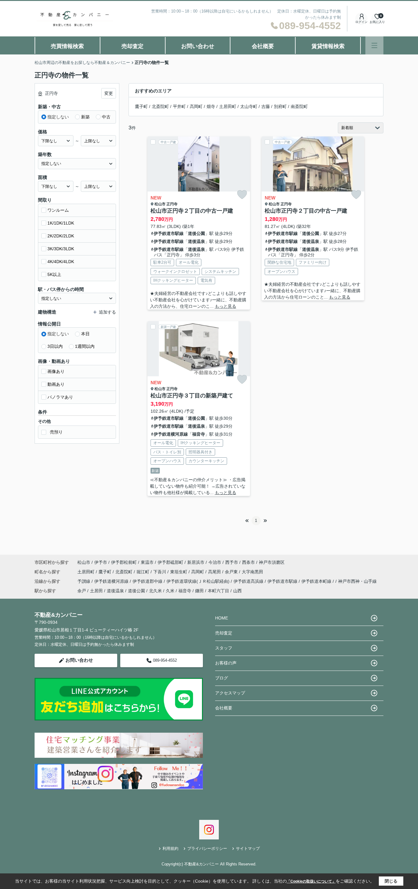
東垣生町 (179, 571)
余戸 (81, 590)
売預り (56, 432)
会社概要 (263, 46)
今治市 (214, 562)
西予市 (231, 562)
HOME (221, 618)
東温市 (147, 562)
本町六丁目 (218, 590)
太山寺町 (248, 106)
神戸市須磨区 (272, 562)
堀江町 (143, 571)
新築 (85, 116)
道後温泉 (196, 241)
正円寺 (171, 204)
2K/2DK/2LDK (60, 235)
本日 (85, 333)
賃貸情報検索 (328, 46)
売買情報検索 (67, 46)
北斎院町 (160, 106)
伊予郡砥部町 (170, 562)
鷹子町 (141, 106)
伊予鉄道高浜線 (249, 581)
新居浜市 (195, 562)
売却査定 (132, 46)
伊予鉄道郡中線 (148, 581)
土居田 (96, 590)
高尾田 (215, 571)
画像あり (56, 371)
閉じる (391, 881)
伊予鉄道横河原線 (171, 434)
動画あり (56, 384)
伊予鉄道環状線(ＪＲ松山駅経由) (198, 581)
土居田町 (227, 106)
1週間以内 (85, 346)
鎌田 (199, 590)
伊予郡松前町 (124, 562)
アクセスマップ (230, 692)
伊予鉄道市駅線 (169, 233)
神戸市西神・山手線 (357, 581)
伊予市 (100, 562)
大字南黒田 (252, 571)
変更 (108, 93)
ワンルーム (58, 210)
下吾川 (160, 571)
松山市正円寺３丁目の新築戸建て (192, 395)
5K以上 (54, 274)
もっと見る (225, 306)
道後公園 (196, 233)
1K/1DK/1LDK (60, 223)
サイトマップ (248, 848)
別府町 (280, 106)
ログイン (361, 22)
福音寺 (198, 434)
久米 (170, 590)
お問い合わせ (197, 46)
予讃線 (84, 581)
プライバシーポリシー (207, 848)
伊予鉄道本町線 (317, 581)
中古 (106, 116)
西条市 (248, 562)
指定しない (58, 116)
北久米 (155, 590)
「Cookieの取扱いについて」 (311, 881)
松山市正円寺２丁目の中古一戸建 (192, 211)
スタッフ (223, 647)
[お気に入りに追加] (242, 195)
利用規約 (170, 848)
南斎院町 (299, 106)
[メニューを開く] (374, 45)
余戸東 (232, 571)
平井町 (179, 106)
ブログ (221, 677)
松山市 (160, 204)
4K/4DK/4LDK (60, 261)
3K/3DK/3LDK (60, 248)
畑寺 (211, 106)
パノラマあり (60, 397)
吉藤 (265, 106)
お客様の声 (226, 662)
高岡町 (196, 106)
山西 (237, 590)
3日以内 (55, 346)
